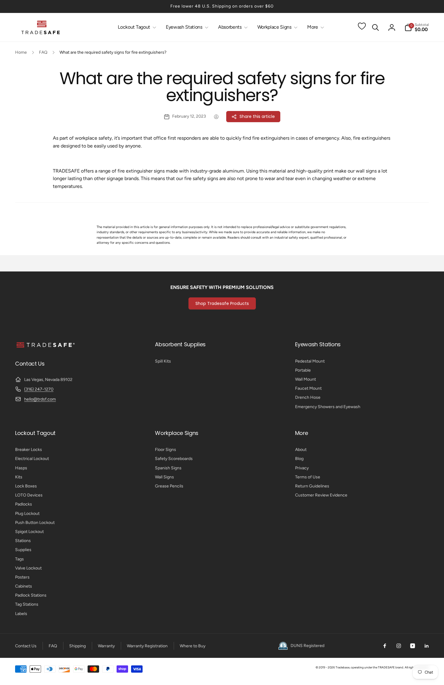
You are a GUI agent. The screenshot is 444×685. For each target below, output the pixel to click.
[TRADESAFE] (45, 347)
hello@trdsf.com (40, 399)
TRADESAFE (386, 667)
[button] (135, 27)
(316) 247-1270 (38, 389)
